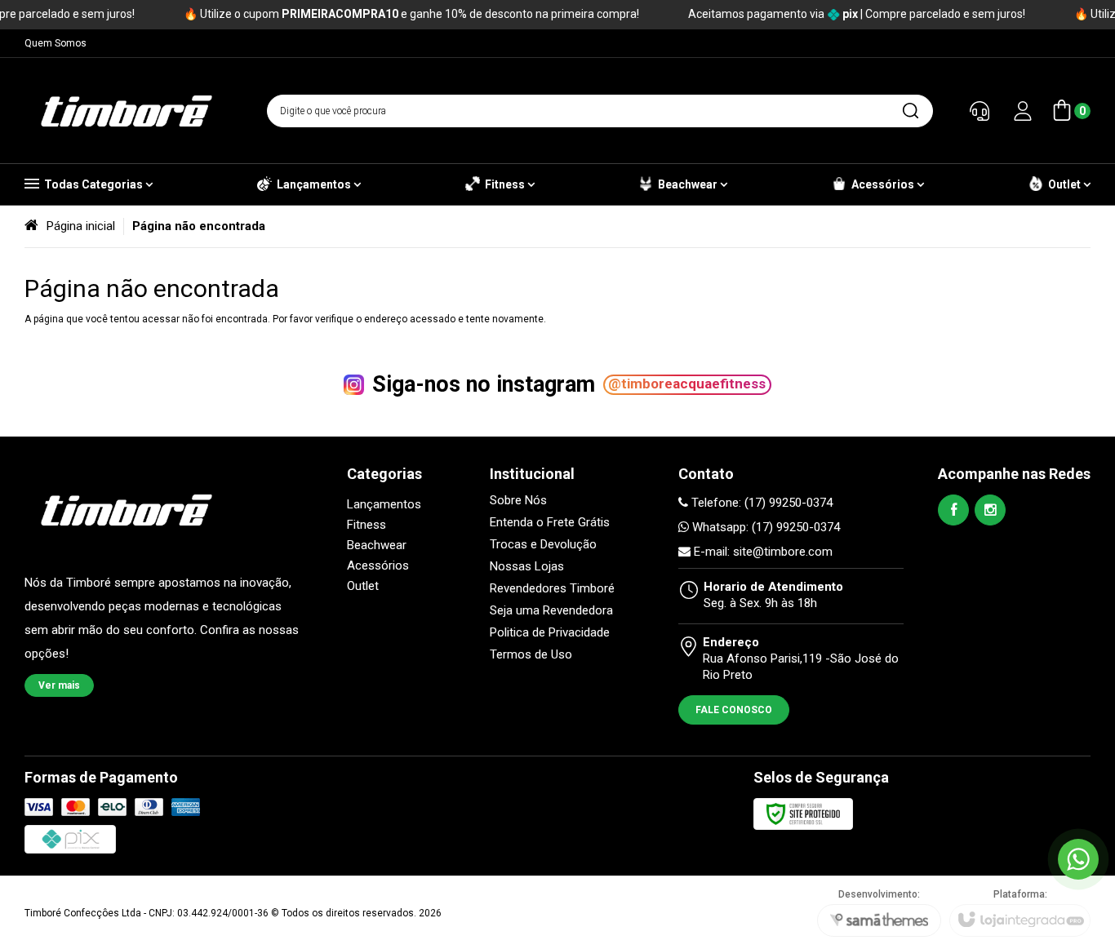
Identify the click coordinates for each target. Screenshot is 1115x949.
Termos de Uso (531, 655)
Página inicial (81, 226)
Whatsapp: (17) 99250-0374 (764, 527)
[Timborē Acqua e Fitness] (126, 111)
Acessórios (378, 565)
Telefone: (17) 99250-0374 (760, 502)
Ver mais (59, 685)
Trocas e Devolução (543, 545)
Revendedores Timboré (552, 589)
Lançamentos (384, 504)
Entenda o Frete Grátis (550, 523)
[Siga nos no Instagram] (990, 509)
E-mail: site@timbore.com (762, 551)
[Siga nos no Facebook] (953, 509)
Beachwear (376, 545)
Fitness (366, 524)
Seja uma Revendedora (551, 611)
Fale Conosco (733, 710)
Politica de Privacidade (550, 633)
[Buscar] (910, 111)
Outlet (363, 586)
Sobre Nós (518, 500)
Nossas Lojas (527, 567)
